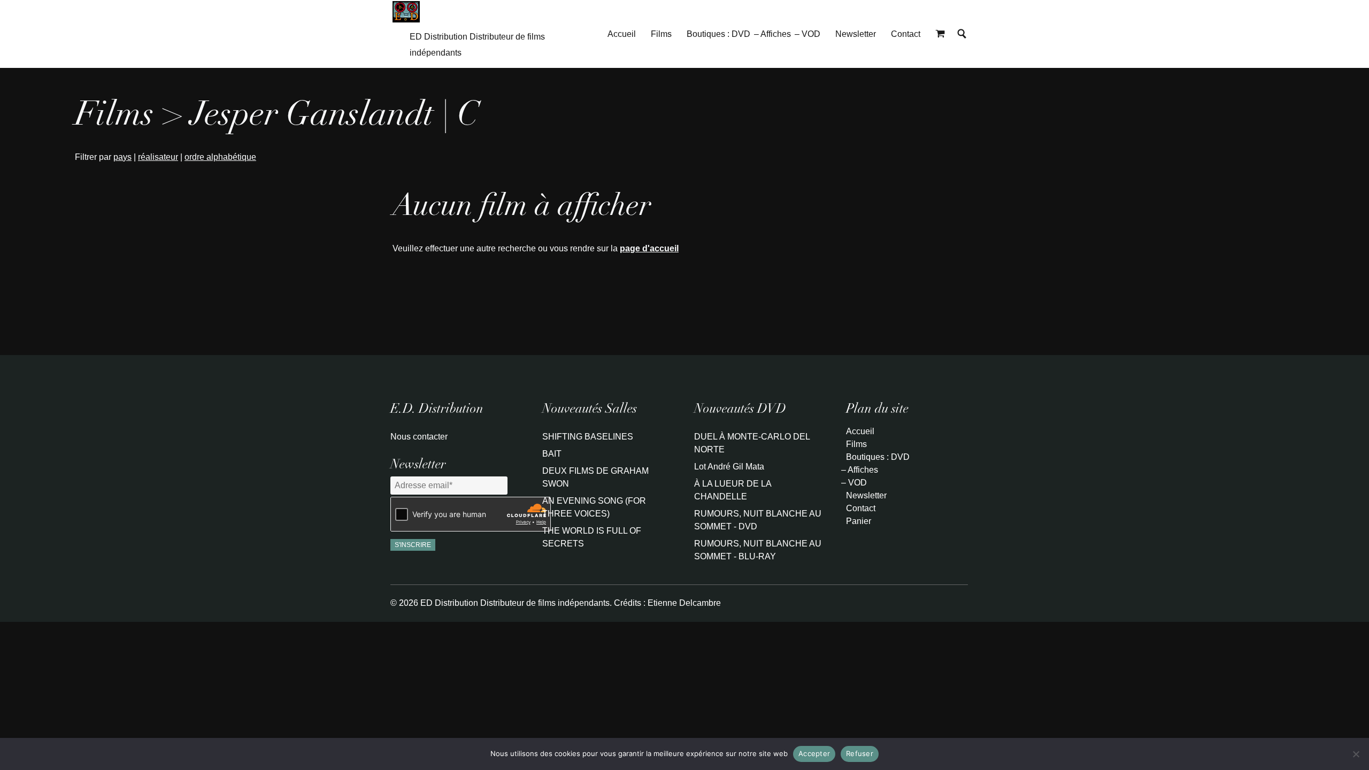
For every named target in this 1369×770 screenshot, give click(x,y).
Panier (858, 521)
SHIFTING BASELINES (587, 436)
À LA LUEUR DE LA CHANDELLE (732, 490)
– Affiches (772, 33)
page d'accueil (649, 248)
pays (122, 156)
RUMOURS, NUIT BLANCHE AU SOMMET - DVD (757, 520)
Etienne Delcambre (684, 602)
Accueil (621, 33)
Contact (905, 33)
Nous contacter (419, 436)
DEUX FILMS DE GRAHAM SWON (595, 477)
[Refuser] (1355, 754)
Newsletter (855, 33)
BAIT (552, 453)
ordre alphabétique (220, 156)
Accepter (814, 753)
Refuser (859, 753)
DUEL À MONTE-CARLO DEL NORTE (752, 443)
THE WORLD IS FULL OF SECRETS (591, 537)
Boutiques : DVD (718, 33)
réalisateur (158, 156)
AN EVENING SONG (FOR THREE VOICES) (594, 507)
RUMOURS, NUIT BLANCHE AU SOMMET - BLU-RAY (757, 550)
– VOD (807, 33)
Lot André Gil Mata (729, 466)
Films (661, 33)
